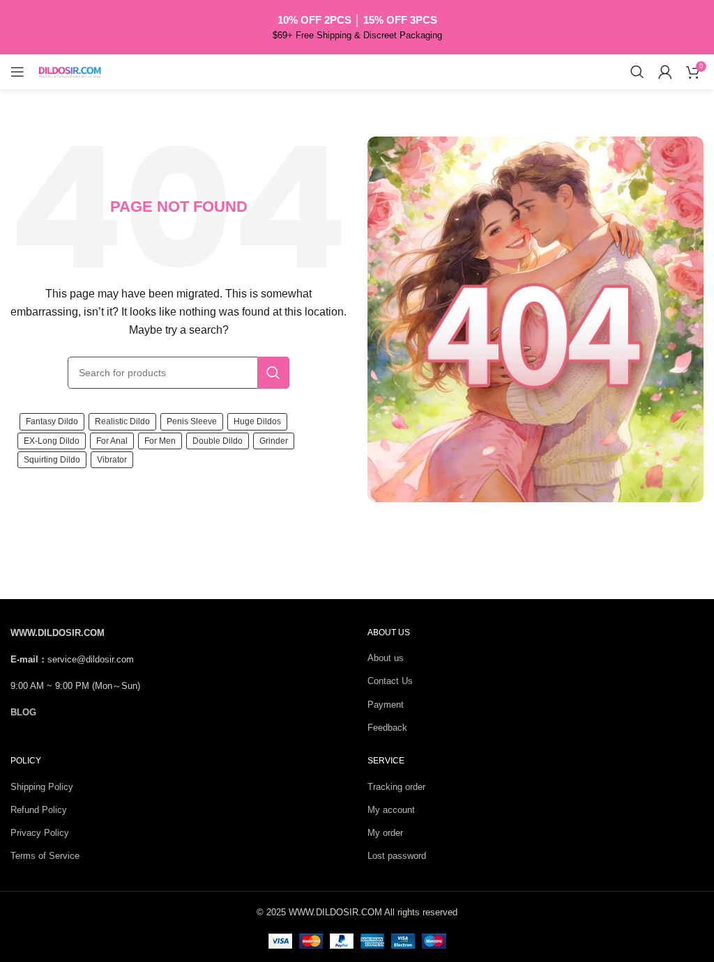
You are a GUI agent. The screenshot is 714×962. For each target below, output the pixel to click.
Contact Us (390, 681)
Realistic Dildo (122, 421)
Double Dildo (217, 441)
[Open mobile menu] (17, 72)
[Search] (637, 72)
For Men (160, 441)
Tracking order (396, 787)
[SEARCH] (273, 373)
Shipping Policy (41, 787)
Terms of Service (44, 856)
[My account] (665, 72)
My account (391, 810)
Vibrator (112, 460)
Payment (385, 704)
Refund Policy (38, 810)
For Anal (112, 441)
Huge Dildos (257, 421)
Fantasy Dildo (52, 421)
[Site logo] (69, 70)
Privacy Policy (39, 833)
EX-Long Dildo (51, 441)
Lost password (396, 856)
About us (385, 658)
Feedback (387, 727)
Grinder (273, 441)
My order (385, 833)
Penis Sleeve (192, 421)
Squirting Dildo (52, 460)
